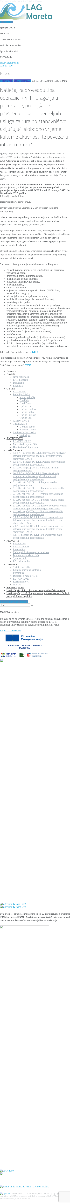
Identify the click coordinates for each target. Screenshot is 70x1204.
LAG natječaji (20, 379)
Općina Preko (27, 412)
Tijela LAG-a (20, 423)
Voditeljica (25, 435)
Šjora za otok (20, 558)
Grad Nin (24, 400)
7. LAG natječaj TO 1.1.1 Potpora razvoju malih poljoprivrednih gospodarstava (38, 495)
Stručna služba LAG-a (24, 432)
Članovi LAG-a (21, 420)
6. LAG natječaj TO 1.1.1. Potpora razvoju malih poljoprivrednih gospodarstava (38, 501)
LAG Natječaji (14, 450)
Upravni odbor (27, 426)
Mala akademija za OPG (25, 444)
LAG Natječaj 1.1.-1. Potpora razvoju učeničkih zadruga (36, 590)
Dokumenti (12, 564)
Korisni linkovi (20, 581)
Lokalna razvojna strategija (27, 570)
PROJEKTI (13, 540)
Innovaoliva (19, 549)
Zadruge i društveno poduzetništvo (31, 552)
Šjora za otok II (21, 546)
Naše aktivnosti (21, 376)
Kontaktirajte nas (15, 587)
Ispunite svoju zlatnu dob (26, 555)
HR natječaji (6, 80)
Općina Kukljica (28, 409)
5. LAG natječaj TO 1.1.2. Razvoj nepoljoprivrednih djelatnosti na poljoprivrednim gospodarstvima (40, 507)
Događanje (18, 382)
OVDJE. (34, 352)
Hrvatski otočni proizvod (26, 447)
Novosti (27, 80)
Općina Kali (26, 406)
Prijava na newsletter (10, 630)
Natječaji (18, 80)
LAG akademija (21, 561)
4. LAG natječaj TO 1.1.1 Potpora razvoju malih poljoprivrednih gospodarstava (38, 513)
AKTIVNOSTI (15, 438)
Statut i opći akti (21, 567)
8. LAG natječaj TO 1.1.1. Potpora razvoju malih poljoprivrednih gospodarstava (38, 489)
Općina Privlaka (28, 415)
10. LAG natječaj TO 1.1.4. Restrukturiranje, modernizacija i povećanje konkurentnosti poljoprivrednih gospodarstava (36, 476)
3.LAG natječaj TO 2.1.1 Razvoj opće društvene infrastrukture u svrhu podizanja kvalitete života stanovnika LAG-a (38, 520)
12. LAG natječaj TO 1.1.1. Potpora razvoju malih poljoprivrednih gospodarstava (39, 463)
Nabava (17, 584)
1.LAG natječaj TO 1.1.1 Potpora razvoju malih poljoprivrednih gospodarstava (37, 536)
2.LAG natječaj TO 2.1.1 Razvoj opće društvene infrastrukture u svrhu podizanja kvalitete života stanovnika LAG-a (38, 529)
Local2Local (19, 543)
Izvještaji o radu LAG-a (25, 575)
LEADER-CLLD (22, 441)
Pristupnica (18, 572)
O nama (11, 388)
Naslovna (11, 371)
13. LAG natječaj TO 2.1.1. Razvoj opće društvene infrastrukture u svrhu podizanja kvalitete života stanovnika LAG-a (39, 456)
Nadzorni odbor (28, 429)
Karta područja (27, 397)
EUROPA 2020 (21, 578)
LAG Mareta (19, 391)
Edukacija (18, 385)
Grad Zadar (25, 403)
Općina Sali (26, 417)
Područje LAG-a (21, 394)
